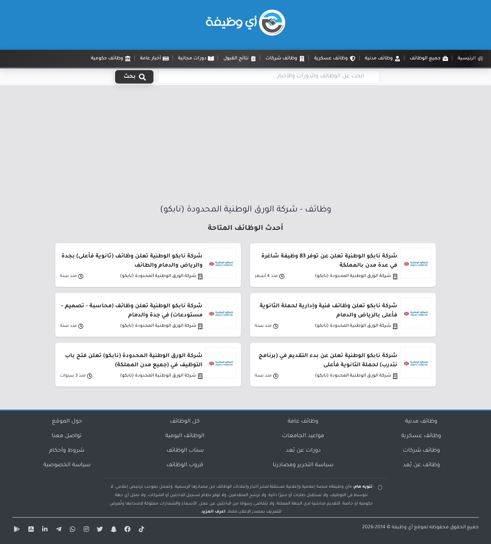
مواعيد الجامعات (303, 436)
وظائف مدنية (421, 422)
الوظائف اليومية (184, 436)
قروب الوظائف (184, 465)
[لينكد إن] (44, 531)
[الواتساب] (71, 531)
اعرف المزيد (213, 512)
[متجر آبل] (30, 531)
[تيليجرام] (57, 531)
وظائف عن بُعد (421, 465)
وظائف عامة (303, 422)
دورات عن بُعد (303, 451)
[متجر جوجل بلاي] (16, 531)
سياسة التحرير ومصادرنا (303, 465)
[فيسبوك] (126, 531)
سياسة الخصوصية (67, 465)
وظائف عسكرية (421, 436)
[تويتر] (99, 531)
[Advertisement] (245, 146)
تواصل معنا (67, 436)
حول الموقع (67, 422)
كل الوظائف (185, 422)
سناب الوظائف (185, 451)
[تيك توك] (140, 531)
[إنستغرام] (85, 531)
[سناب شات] (113, 531)
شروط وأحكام (66, 451)
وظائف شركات (421, 451)
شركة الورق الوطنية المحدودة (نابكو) (353, 276)
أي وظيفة (402, 527)
